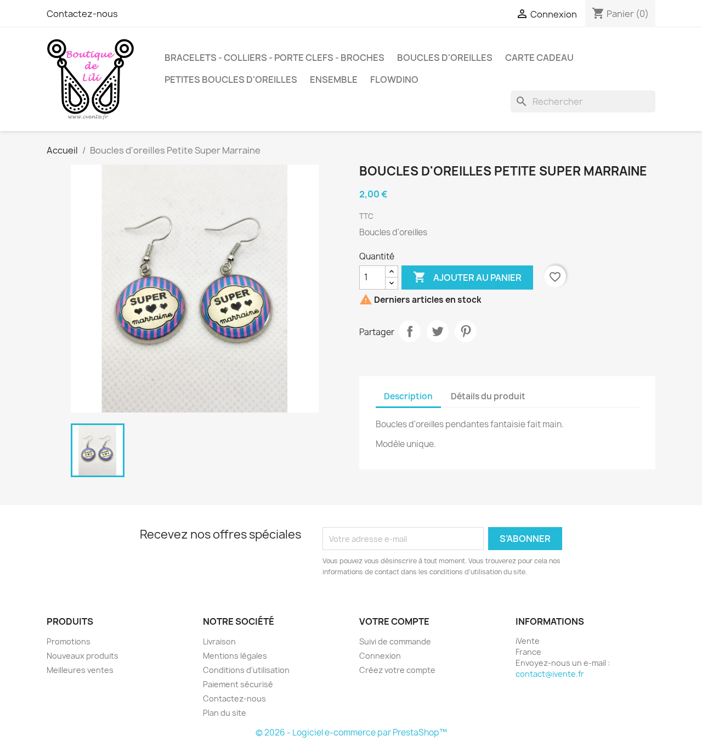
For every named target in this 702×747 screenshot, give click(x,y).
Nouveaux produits (82, 655)
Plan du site (224, 713)
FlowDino (394, 79)
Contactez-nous (82, 14)
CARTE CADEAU (539, 58)
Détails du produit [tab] (488, 396)
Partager (410, 331)
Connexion (380, 655)
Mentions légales (235, 655)
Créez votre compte (397, 670)
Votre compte (394, 621)
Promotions (68, 641)
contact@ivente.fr (550, 674)
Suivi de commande (395, 641)
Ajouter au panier (467, 277)
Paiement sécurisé (238, 684)
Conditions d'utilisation (246, 670)
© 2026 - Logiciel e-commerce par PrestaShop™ (351, 732)
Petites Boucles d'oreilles (231, 79)
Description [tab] (408, 396)
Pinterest (466, 331)
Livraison (219, 641)
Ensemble (334, 79)
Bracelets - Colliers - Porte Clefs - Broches (274, 58)
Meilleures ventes (80, 670)
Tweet (438, 331)
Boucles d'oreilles (444, 58)
